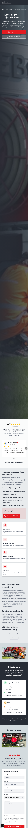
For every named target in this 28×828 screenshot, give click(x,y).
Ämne (6, 794)
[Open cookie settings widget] (2, 825)
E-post (6, 788)
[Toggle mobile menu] (24, 2)
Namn (6, 774)
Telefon (6, 781)
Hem (3, 9)
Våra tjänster (9, 9)
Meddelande (7, 801)
